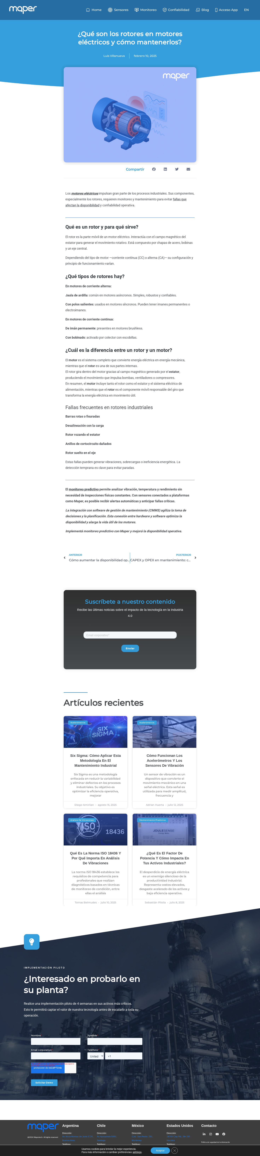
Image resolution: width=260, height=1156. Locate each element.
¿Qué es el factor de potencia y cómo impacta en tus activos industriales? (164, 858)
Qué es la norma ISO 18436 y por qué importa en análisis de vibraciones (95, 858)
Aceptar (160, 1150)
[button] (154, 169)
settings (137, 1152)
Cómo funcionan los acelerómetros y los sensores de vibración (164, 760)
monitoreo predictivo (84, 489)
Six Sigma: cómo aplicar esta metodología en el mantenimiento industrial (95, 760)
